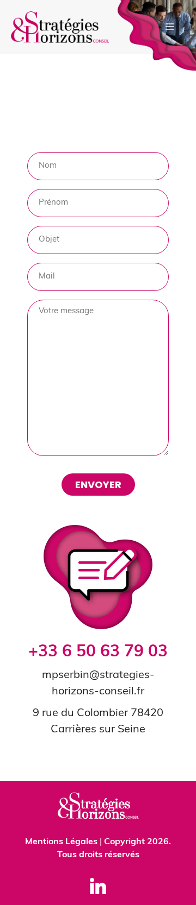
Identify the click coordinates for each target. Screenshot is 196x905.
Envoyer (98, 484)
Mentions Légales (61, 842)
